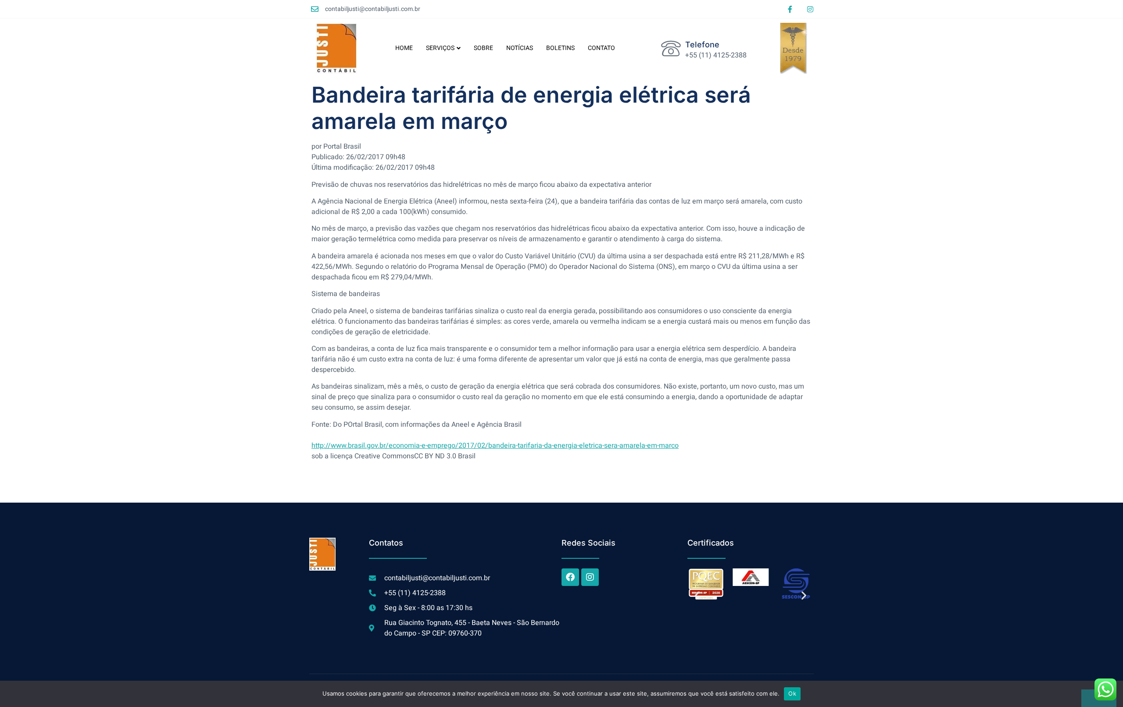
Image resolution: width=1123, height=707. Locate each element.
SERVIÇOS (440, 48)
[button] (697, 595)
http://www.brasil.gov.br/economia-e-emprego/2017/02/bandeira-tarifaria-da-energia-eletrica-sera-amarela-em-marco (495, 445)
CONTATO (601, 48)
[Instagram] (810, 9)
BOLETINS (560, 48)
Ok (792, 693)
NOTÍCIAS (519, 48)
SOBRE (483, 48)
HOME (404, 48)
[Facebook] (570, 577)
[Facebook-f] (790, 9)
